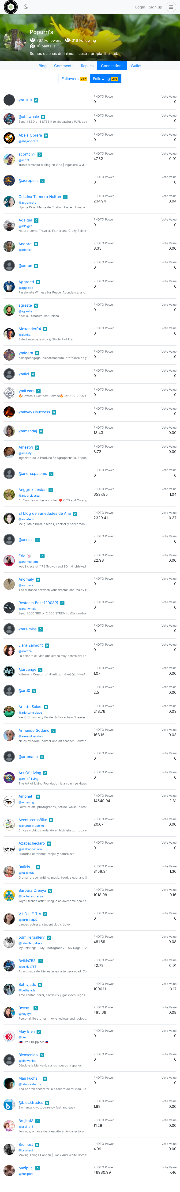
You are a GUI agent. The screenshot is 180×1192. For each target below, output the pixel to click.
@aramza (25, 651)
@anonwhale (27, 608)
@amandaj (28, 431)
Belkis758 (27, 960)
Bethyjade (27, 984)
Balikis (24, 866)
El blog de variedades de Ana (45, 513)
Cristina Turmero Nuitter (40, 196)
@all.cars (26, 390)
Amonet (25, 796)
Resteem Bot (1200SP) (38, 602)
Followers (74, 78)
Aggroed (26, 281)
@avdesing (26, 802)
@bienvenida (27, 1061)
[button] (170, 7)
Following (105, 78)
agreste (25, 305)
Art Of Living (30, 772)
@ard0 (24, 690)
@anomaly (26, 585)
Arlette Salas (30, 706)
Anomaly (26, 579)
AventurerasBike (33, 819)
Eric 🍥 (25, 555)
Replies (87, 65)
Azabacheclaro (32, 843)
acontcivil (27, 154)
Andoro (25, 243)
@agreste (25, 311)
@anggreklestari (30, 495)
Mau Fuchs (28, 1078)
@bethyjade (27, 990)
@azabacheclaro (30, 849)
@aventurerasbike (31, 825)
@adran (25, 265)
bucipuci (26, 1167)
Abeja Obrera (30, 135)
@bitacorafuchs (30, 1084)
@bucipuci (26, 1174)
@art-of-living (28, 779)
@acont (24, 160)
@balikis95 (26, 873)
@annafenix (27, 519)
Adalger (25, 220)
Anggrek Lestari (33, 489)
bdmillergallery (32, 937)
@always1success (34, 412)
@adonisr (25, 249)
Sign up (155, 7)
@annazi (26, 539)
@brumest (26, 1150)
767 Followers (48, 40)
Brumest (26, 1144)
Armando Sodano (34, 730)
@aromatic (28, 756)
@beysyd (25, 1014)
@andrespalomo (33, 473)
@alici (24, 374)
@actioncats (27, 202)
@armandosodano (31, 736)
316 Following (83, 40)
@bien (23, 1037)
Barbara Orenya (32, 890)
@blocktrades (31, 1102)
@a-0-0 (25, 100)
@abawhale (29, 116)
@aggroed (26, 287)
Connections (112, 65)
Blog (43, 65)
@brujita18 (26, 1126)
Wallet (136, 65)
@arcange (27, 669)
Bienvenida (28, 1054)
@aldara (26, 352)
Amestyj (26, 447)
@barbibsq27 (28, 920)
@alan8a (24, 334)
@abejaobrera (28, 141)
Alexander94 (30, 328)
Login (140, 7)
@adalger (25, 226)
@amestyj (25, 453)
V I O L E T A (30, 913)
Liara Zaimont (31, 645)
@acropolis (28, 180)
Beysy (24, 1007)
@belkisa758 (28, 966)
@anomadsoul (28, 562)
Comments (63, 65)
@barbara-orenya (31, 896)
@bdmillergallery (30, 943)
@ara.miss (28, 629)
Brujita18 (26, 1120)
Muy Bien (27, 1031)
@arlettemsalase (30, 712)
